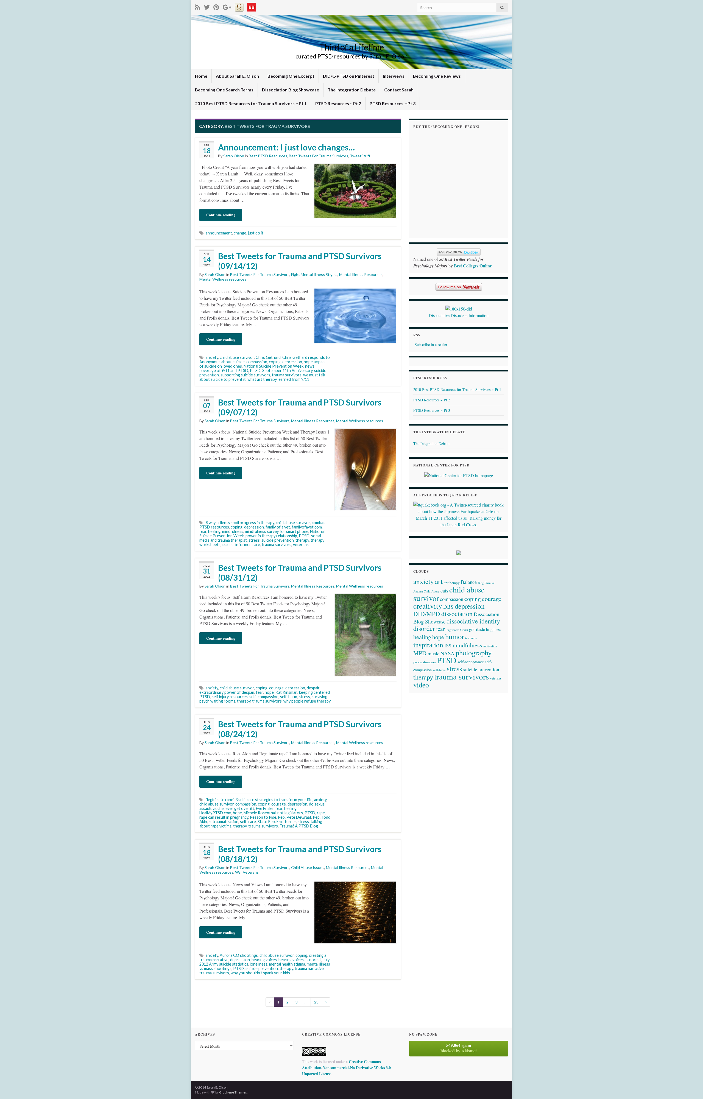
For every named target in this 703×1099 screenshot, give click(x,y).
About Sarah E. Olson (237, 76)
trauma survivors (287, 375)
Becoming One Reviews (437, 76)
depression (292, 361)
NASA (447, 653)
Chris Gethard (268, 357)
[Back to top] (691, 1087)
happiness (493, 629)
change (240, 233)
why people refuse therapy (307, 701)
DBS (448, 606)
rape (321, 812)
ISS (447, 645)
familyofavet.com (307, 527)
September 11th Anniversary (287, 370)
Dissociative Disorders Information (459, 315)
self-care (248, 821)
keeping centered (314, 692)
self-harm (288, 696)
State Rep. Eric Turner (277, 821)
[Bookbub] (251, 6)
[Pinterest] (216, 6)
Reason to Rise (263, 817)
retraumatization (223, 821)
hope (308, 361)
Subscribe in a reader (431, 344)
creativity (427, 606)
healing (214, 531)
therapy (302, 540)
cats (444, 590)
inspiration (428, 644)
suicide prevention (277, 540)
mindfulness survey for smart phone (276, 531)
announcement (219, 233)
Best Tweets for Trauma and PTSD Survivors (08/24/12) (299, 729)
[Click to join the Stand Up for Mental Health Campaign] (458, 308)
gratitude (477, 629)
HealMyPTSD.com (215, 812)
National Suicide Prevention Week (273, 366)
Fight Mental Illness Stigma (314, 274)
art (439, 581)
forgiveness (452, 630)
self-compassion (263, 696)
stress (254, 540)
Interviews (393, 76)
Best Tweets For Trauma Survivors (318, 155)
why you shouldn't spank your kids (260, 973)
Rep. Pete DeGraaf (294, 817)
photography (474, 652)
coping (275, 361)
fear (203, 531)
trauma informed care (241, 544)
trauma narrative (309, 968)
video (421, 684)
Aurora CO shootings (239, 955)
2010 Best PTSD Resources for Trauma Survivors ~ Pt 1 (251, 103)
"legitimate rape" (220, 799)
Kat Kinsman (286, 692)
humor (454, 636)
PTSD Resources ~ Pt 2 (338, 103)
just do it (255, 233)
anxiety (212, 357)
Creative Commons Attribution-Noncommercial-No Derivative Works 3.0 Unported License (346, 1067)
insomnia (471, 638)
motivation (490, 646)
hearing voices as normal (299, 959)
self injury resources (230, 696)
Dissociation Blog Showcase (290, 89)
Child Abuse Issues (307, 867)
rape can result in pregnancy (223, 817)
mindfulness (232, 531)
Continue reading (220, 215)
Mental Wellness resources (222, 279)
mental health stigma (287, 964)
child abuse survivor (237, 357)
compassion (256, 361)
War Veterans (247, 872)
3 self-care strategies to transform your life (274, 799)
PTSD (255, 370)
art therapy (452, 582)
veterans (301, 544)
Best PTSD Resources (268, 155)
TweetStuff (360, 155)
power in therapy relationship (271, 535)
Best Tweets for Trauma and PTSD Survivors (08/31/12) (299, 572)
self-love (439, 669)
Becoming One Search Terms (224, 89)
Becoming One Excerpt (290, 76)
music (433, 653)
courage (276, 688)
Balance (469, 581)
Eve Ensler (265, 808)
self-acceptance (470, 661)
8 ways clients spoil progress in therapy (240, 522)
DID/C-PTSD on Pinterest (348, 76)
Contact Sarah (399, 89)
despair (313, 688)
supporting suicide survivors (245, 375)
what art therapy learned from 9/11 (278, 379)
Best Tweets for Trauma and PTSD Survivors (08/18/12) (299, 854)
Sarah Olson (233, 155)
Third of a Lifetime (351, 47)
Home (201, 76)
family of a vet (278, 527)
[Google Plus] (227, 6)
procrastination (424, 661)
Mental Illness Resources (361, 274)
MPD (419, 653)
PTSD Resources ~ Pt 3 (392, 103)
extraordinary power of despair (226, 692)
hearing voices (264, 959)
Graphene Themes (233, 1092)
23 (316, 1002)
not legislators (290, 812)
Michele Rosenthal (260, 812)
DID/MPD (426, 613)
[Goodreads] (239, 6)
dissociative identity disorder (456, 625)
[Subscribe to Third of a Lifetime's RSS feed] (197, 6)
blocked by (458, 1048)
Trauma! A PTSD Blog (299, 826)
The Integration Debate (352, 89)
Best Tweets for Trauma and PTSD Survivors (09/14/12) (299, 261)
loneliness (258, 964)
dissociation (457, 613)
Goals (464, 629)
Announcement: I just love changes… (286, 147)
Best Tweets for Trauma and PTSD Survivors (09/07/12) (299, 407)
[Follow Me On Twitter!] (207, 6)
